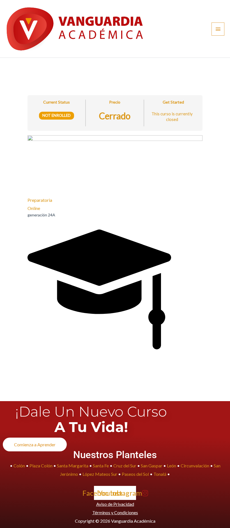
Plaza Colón (40, 465)
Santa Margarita (72, 465)
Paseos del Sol (135, 474)
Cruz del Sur (124, 465)
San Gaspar (151, 465)
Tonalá (160, 474)
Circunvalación (195, 465)
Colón (19, 465)
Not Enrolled (56, 115)
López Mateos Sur (100, 474)
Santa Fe (101, 465)
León (171, 465)
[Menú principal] (217, 29)
